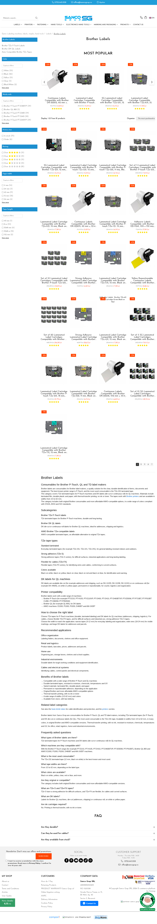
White (6, 71)
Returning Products (48, 885)
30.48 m (7, 231)
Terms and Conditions (10, 889)
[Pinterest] (71, 860)
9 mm (6, 185)
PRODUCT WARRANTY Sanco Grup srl (57, 889)
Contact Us (138, 24)
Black (6, 74)
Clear (6, 81)
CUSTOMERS (47, 876)
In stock (7, 136)
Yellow (6, 78)
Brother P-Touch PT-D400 (14, 113)
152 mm (7, 235)
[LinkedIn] (81, 860)
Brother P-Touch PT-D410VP (15, 120)
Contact (5, 885)
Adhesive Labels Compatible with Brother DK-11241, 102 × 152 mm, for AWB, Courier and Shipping (142, 224)
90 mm (6, 221)
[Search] (36, 18)
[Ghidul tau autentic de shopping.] (54, 917)
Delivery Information (49, 899)
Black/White (9, 85)
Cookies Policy (47, 903)
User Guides (7, 896)
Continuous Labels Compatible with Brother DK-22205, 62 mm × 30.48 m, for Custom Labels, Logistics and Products (57, 100)
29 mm (6, 189)
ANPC (43, 896)
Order (6, 139)
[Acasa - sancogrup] (78, 18)
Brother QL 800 (10, 110)
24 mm (6, 199)
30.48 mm (7, 228)
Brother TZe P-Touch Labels (13, 46)
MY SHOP (7, 876)
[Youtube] (76, 860)
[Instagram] (90, 860)
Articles (5, 892)
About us (5, 881)
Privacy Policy (34, 863)
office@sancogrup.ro (82, 2)
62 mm (6, 192)
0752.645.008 (60, 2)
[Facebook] (66, 860)
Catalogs (5, 903)
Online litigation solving (50, 892)
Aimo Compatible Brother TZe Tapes (17, 52)
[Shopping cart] (145, 17)
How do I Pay (47, 881)
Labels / (49, 34)
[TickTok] (86, 860)
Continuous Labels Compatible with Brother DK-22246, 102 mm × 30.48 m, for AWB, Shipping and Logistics (112, 393)
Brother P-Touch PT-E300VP (15, 106)
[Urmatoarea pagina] (151, 464)
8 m (5, 224)
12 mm (6, 196)
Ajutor (102, 2)
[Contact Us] (141, 17)
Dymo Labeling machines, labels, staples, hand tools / (24, 34)
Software (5, 899)
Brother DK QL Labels (11, 49)
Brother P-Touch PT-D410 (14, 116)
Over (6, 153)
